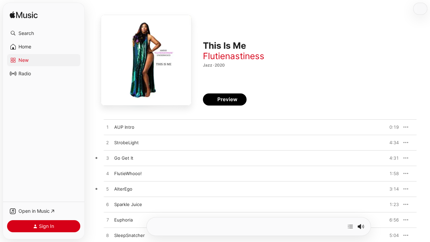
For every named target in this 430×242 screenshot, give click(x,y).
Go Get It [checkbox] (123, 158)
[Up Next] (350, 226)
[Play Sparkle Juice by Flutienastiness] (107, 205)
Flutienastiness (233, 56)
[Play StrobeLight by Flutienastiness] (107, 143)
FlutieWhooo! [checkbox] (128, 173)
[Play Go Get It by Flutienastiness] (107, 158)
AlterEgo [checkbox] (123, 189)
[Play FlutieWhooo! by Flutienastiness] (107, 174)
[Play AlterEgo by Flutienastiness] (107, 189)
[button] (43, 33)
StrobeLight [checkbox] (126, 142)
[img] (24, 15)
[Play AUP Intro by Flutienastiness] (107, 127)
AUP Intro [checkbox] (124, 127)
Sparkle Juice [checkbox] (128, 204)
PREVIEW (391, 127)
